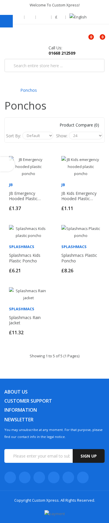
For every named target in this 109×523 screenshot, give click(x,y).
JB (11, 184)
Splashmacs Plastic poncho (79, 258)
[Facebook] (10, 477)
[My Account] (44, 17)
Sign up (89, 456)
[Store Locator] (19, 17)
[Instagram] (68, 477)
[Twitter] (25, 477)
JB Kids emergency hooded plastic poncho (79, 196)
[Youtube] (54, 477)
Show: (61, 135)
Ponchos (28, 90)
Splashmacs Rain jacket (25, 320)
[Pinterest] (83, 477)
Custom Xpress (45, 500)
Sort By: (13, 135)
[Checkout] (30, 17)
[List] (28, 125)
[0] (86, 35)
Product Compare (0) (79, 125)
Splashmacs (21, 246)
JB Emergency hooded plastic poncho (23, 196)
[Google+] (39, 477)
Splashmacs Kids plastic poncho (24, 258)
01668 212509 (62, 53)
